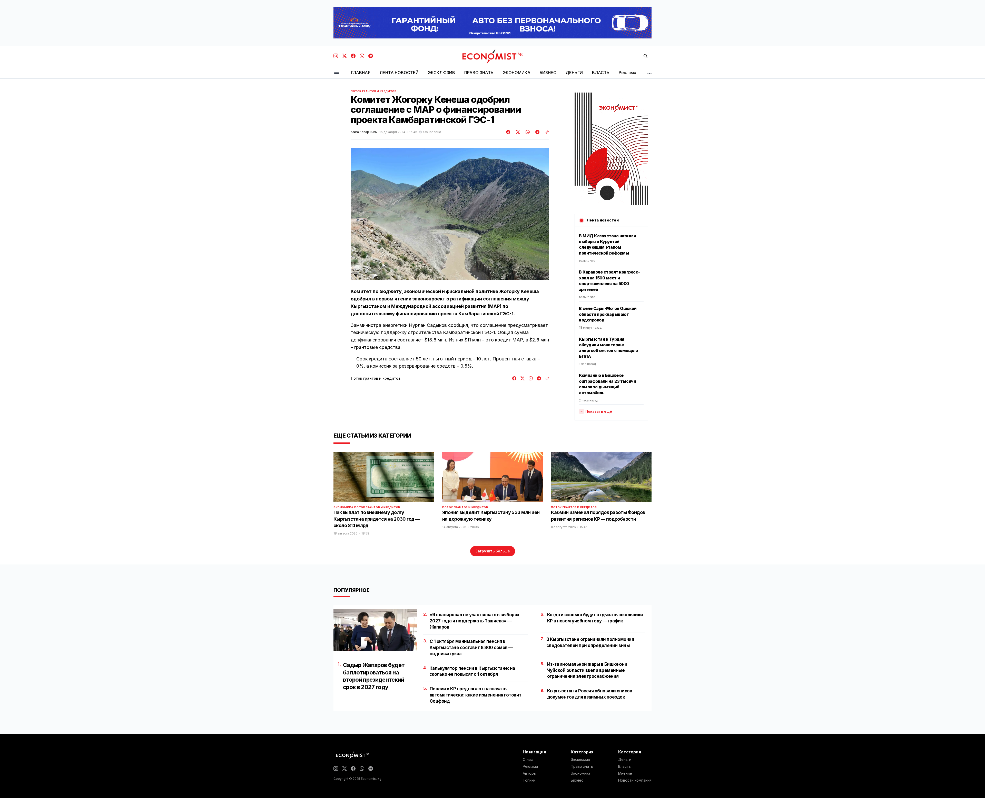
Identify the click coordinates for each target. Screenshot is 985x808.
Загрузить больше (492, 551)
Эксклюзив (580, 760)
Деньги (624, 760)
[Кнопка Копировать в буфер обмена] (545, 132)
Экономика (343, 507)
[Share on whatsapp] (527, 132)
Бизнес (577, 780)
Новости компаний (635, 780)
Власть (624, 766)
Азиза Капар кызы (364, 132)
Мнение (625, 773)
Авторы (529, 773)
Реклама (530, 766)
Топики (529, 780)
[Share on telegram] (536, 132)
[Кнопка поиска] (645, 56)
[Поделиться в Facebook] (508, 132)
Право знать (582, 766)
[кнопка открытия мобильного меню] (336, 72)
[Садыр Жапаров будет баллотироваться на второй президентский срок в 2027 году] (375, 630)
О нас (528, 760)
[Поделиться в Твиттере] (517, 132)
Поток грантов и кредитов (373, 91)
